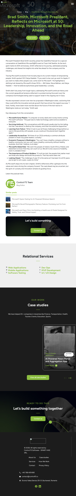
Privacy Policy (44, 465)
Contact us (38, 230)
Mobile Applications (18, 270)
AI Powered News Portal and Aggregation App (57, 360)
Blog (26, 12)
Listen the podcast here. (15, 174)
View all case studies (38, 377)
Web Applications (17, 267)
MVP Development (51, 270)
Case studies (44, 457)
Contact (32, 465)
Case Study (50, 365)
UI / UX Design (49, 273)
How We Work (44, 461)
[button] (65, 378)
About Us (32, 457)
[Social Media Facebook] (36, 486)
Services (32, 461)
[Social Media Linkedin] (40, 486)
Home (19, 12)
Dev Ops (46, 267)
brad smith (32, 38)
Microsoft (44, 38)
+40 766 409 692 (28, 473)
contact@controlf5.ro (30, 476)
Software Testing (17, 273)
